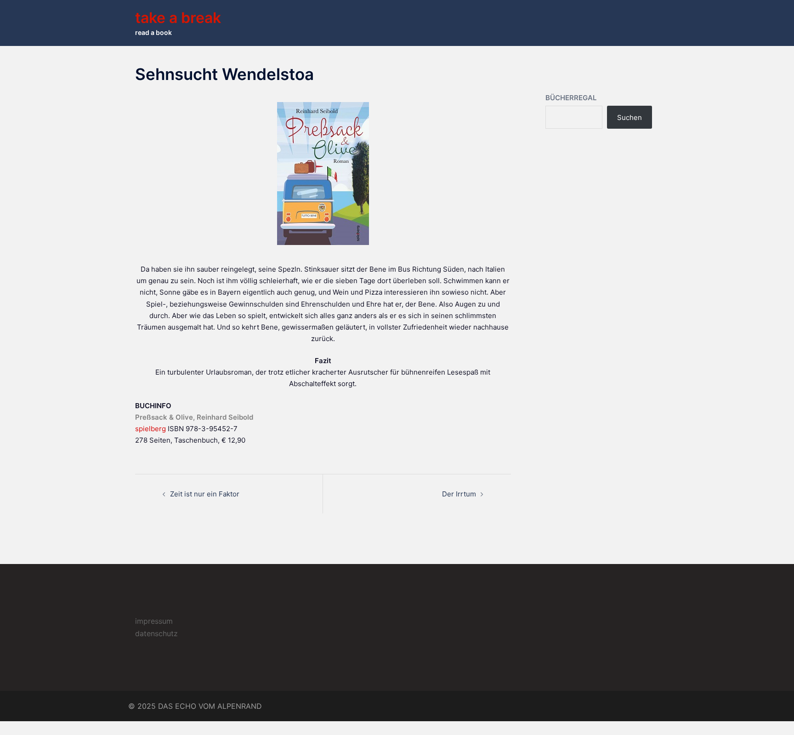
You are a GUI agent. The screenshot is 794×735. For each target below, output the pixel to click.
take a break (178, 18)
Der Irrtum (459, 494)
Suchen (629, 117)
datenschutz (156, 633)
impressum (154, 621)
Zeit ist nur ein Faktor (204, 494)
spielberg (150, 428)
